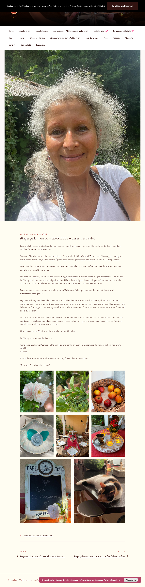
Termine (21, 38)
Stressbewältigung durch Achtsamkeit (65, 38)
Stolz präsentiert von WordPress (33, 580)
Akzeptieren (131, 580)
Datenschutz (26, 45)
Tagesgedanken (44, 536)
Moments (129, 38)
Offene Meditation (37, 38)
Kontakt (11, 45)
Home (11, 31)
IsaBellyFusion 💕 (101, 31)
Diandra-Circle (24, 31)
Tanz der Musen (92, 38)
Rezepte (116, 38)
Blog (10, 38)
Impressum (40, 45)
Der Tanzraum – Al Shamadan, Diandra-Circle (71, 31)
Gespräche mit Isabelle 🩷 (123, 31)
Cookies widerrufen (122, 6)
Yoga (105, 38)
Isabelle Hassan (42, 31)
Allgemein (29, 536)
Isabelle (43, 234)
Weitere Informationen (112, 580)
